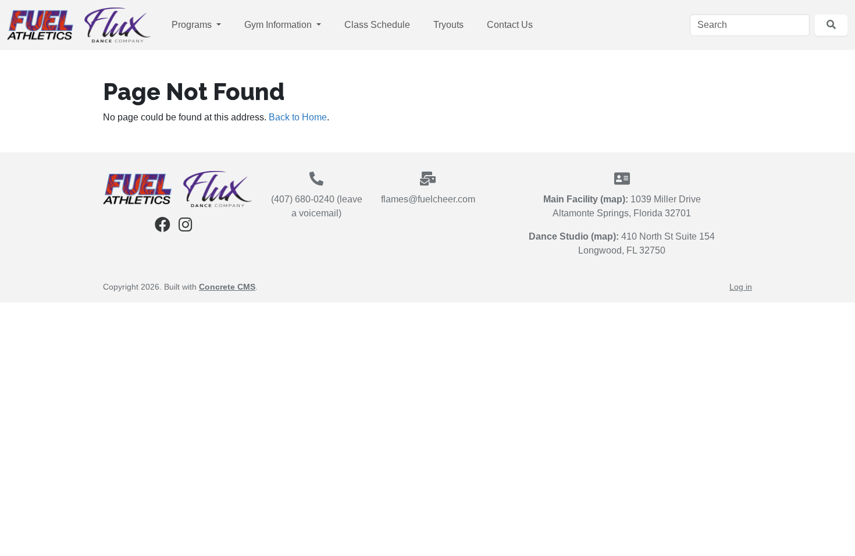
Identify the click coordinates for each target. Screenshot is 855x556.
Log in (740, 286)
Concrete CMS (227, 286)
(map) (612, 199)
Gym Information (279, 25)
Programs (193, 25)
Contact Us (510, 25)
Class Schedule (377, 25)
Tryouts (448, 25)
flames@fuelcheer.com (428, 199)
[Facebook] (162, 227)
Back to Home (298, 117)
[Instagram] (186, 227)
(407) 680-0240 (302, 199)
